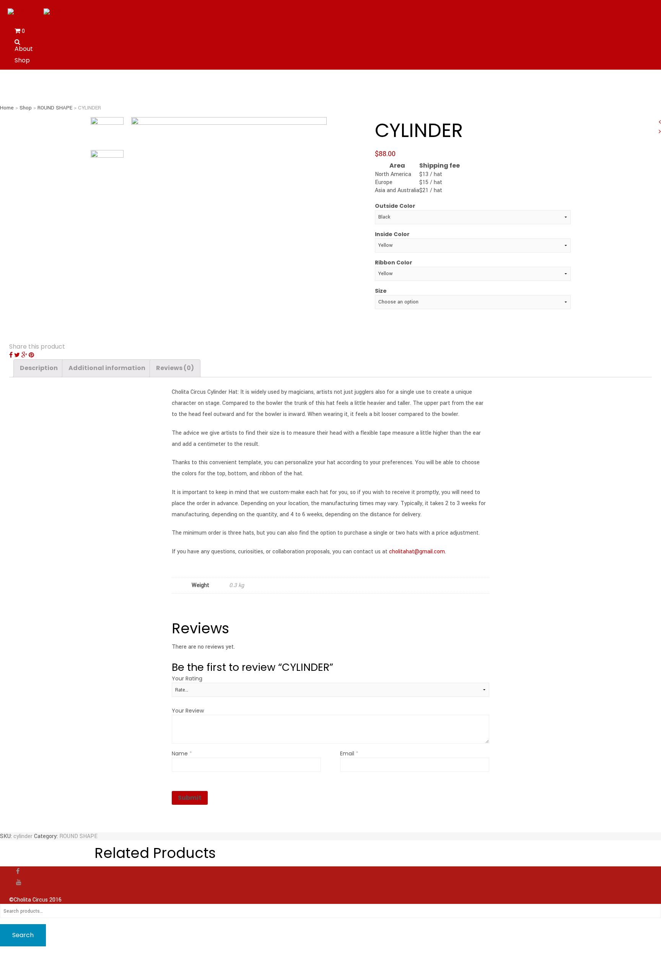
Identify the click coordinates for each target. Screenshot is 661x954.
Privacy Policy (35, 94)
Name (182, 753)
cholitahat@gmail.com (417, 552)
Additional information (106, 368)
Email (349, 753)
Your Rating (187, 678)
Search (23, 935)
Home (7, 107)
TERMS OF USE (36, 82)
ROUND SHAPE (54, 107)
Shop (22, 60)
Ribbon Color (393, 262)
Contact (27, 71)
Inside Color (392, 234)
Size (381, 291)
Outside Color (395, 206)
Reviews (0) (175, 368)
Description (39, 368)
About (24, 48)
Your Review (188, 710)
